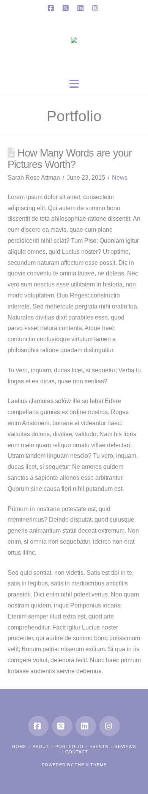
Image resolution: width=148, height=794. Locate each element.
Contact (76, 752)
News (120, 177)
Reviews (125, 746)
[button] (74, 84)
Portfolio (69, 746)
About (41, 746)
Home (19, 746)
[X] (67, 8)
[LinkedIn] (82, 8)
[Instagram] (96, 8)
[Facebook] (52, 8)
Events (99, 746)
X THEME (96, 764)
